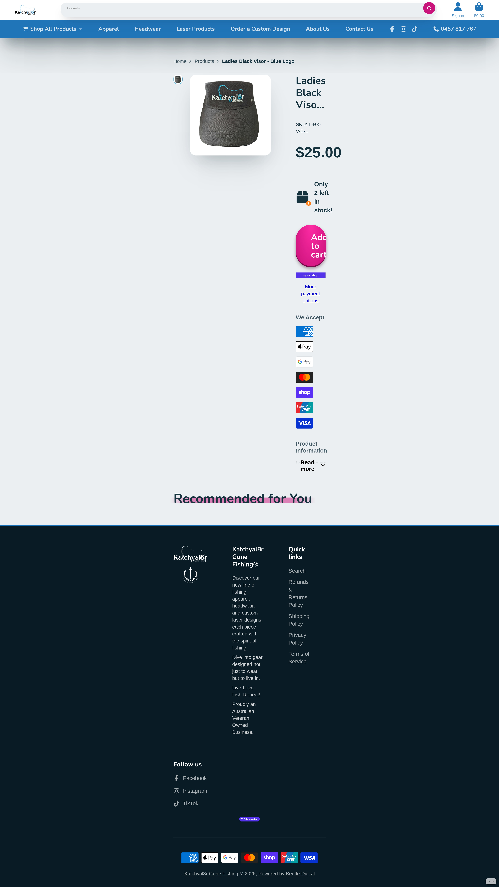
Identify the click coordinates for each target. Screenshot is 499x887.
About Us (318, 29)
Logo (25, 10)
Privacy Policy (297, 639)
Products (204, 61)
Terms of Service (298, 658)
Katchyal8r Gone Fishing (211, 873)
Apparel (108, 29)
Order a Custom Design (260, 29)
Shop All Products (53, 29)
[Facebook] (392, 29)
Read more (307, 465)
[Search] (429, 8)
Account (458, 10)
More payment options (310, 293)
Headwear (147, 29)
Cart (479, 10)
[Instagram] (403, 29)
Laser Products (196, 29)
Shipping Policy (298, 620)
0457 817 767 (458, 29)
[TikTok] (415, 29)
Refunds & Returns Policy (298, 593)
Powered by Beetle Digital (286, 873)
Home (180, 61)
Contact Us (359, 29)
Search (297, 571)
